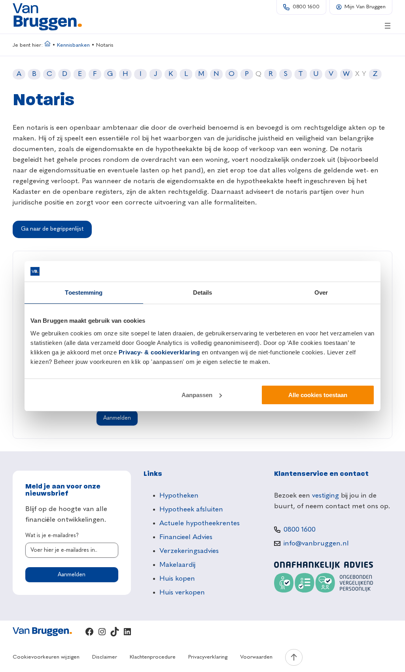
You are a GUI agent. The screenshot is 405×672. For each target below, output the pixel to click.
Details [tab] (202, 292)
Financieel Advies (185, 537)
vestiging (325, 495)
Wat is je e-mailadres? (52, 535)
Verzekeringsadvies (189, 551)
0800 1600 (306, 6)
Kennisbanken (73, 45)
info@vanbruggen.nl (316, 543)
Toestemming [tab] (83, 292)
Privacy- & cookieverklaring (159, 352)
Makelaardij (177, 564)
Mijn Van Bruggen (365, 6)
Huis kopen (177, 578)
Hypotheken (179, 495)
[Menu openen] (387, 25)
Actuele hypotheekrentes (199, 523)
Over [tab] (321, 292)
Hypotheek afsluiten (191, 509)
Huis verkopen (182, 592)
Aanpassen (197, 395)
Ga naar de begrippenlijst (52, 229)
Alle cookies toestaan (317, 395)
